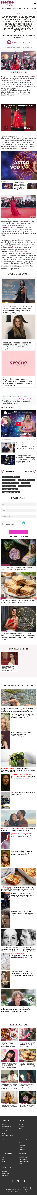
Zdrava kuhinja (23, 1159)
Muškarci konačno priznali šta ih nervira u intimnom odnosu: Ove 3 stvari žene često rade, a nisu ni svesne (9, 1086)
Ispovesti (21, 1126)
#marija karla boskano (11, 492)
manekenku (5, 227)
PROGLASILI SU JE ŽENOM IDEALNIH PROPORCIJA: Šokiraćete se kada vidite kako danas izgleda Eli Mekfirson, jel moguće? (18, 346)
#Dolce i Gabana (9, 486)
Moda (19, 13)
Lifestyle (23, 1139)
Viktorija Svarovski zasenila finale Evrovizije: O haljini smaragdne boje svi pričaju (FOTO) (25, 459)
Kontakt (19, 1189)
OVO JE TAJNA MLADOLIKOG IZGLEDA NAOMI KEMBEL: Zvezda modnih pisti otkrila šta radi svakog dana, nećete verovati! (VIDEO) (17, 310)
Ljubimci (21, 1147)
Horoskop (4, 631)
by (15, 42)
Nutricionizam (5, 1131)
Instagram (23, 399)
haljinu (20, 86)
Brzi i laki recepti (23, 1157)
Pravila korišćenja (25, 1188)
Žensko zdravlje (6, 1128)
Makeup (4, 1159)
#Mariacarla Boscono (10, 483)
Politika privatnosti (27, 1189)
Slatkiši (3, 1040)
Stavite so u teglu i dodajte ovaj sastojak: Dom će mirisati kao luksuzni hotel (16, 568)
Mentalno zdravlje (24, 1082)
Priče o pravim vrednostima (11, 8)
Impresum (9, 1188)
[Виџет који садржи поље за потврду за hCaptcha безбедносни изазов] (14, 524)
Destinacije (22, 1145)
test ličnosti (5, 1175)
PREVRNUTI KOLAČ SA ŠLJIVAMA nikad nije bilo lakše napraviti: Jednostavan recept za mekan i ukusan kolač (8, 1044)
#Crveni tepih (24, 486)
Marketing (16, 1188)
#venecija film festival (11, 477)
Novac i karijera (23, 1143)
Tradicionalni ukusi (24, 1161)
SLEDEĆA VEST (31, 440)
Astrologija (7, 1168)
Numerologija (5, 1173)
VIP (3, 340)
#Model (25, 483)
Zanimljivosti (5, 1103)
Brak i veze (4, 1082)
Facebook (15, 399)
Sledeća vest (28, 471)
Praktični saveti (5, 565)
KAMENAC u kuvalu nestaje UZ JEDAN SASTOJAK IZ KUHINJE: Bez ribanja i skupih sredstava (27, 1044)
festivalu (23, 148)
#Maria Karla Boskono (26, 480)
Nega (4, 304)
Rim (11, 248)
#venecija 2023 (8, 480)
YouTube (30, 399)
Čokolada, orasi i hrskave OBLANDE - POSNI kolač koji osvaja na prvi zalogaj (18, 601)
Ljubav (33, 8)
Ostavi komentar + (18, 532)
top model (23, 251)
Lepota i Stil (7, 1153)
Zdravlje (26, 8)
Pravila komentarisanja (10, 1189)
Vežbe (3, 1133)
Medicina (4, 1124)
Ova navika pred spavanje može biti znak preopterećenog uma (27, 1085)
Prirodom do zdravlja (7, 1135)
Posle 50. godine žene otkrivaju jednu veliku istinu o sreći (9, 1107)
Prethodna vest (9, 471)
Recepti (22, 1153)
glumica (27, 80)
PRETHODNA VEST (7, 440)
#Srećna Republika (10, 489)
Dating (20, 1128)
